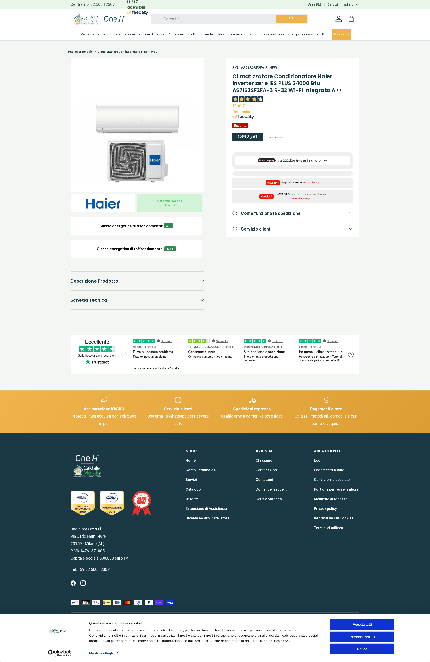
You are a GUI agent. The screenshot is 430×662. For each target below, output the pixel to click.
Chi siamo (264, 460)
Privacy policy (325, 508)
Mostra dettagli (101, 653)
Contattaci (264, 480)
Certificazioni (267, 470)
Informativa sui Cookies (333, 518)
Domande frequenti (272, 489)
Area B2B (315, 4)
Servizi (333, 4)
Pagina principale (80, 51)
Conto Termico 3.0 (201, 470)
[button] (351, 19)
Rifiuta (362, 649)
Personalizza (360, 636)
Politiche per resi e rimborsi (336, 489)
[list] (137, 125)
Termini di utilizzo (328, 528)
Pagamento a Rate (329, 470)
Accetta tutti (362, 624)
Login (318, 460)
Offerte (192, 499)
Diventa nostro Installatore (207, 518)
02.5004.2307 (102, 4)
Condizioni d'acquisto (332, 480)
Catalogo (193, 489)
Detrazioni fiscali (270, 499)
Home (191, 460)
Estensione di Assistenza (206, 508)
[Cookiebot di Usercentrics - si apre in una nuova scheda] (59, 653)
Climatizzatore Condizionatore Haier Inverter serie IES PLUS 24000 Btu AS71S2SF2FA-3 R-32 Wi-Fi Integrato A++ (127, 51)
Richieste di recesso (331, 499)
